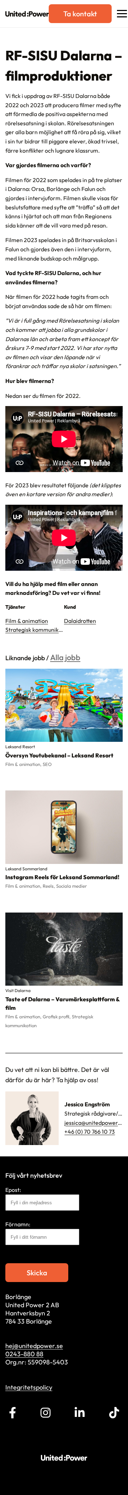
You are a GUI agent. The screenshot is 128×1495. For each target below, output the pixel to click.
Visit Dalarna (18, 990)
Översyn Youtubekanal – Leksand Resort (59, 755)
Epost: (13, 1189)
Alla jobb (65, 657)
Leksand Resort (20, 746)
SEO (47, 764)
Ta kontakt (80, 13)
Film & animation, (24, 764)
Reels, (49, 886)
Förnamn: (17, 1224)
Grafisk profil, (57, 1016)
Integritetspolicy (28, 1387)
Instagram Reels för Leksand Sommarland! (62, 877)
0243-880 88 (24, 1354)
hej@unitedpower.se (34, 1346)
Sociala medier (71, 886)
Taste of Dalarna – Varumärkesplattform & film (62, 1003)
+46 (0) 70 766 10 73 (89, 1131)
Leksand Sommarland (26, 868)
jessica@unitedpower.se (94, 1122)
